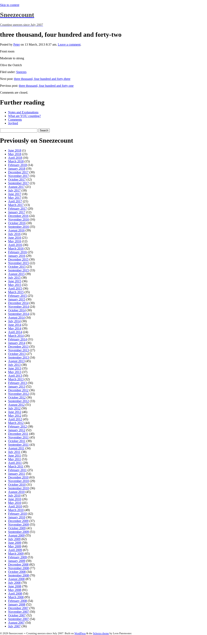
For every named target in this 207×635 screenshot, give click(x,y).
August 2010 (16, 492)
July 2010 (14, 495)
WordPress (80, 633)
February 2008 (17, 601)
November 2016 (18, 219)
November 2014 (18, 306)
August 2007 (16, 622)
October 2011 (16, 441)
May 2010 (14, 502)
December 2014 (18, 303)
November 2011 (18, 437)
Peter (16, 44)
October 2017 (17, 179)
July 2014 (14, 321)
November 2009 (18, 524)
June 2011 (14, 455)
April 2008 (15, 593)
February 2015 (17, 295)
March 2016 (16, 248)
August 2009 (16, 535)
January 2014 (16, 343)
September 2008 (18, 575)
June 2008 (14, 586)
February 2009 (17, 557)
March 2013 (16, 379)
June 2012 (14, 412)
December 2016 (18, 216)
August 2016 (16, 230)
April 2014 (15, 332)
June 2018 (14, 150)
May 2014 (14, 328)
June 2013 (14, 368)
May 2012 (14, 415)
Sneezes (21, 72)
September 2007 (18, 619)
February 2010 (17, 513)
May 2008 (14, 590)
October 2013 (17, 354)
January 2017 (16, 212)
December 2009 (18, 521)
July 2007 (14, 626)
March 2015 (16, 292)
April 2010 (15, 506)
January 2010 (16, 517)
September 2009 (18, 532)
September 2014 (18, 314)
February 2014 (17, 339)
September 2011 (18, 444)
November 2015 (18, 263)
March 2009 (16, 553)
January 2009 (16, 561)
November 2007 (18, 611)
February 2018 (17, 165)
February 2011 (17, 470)
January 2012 (16, 430)
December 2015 (18, 259)
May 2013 (14, 372)
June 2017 (14, 194)
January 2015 (16, 299)
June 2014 (14, 324)
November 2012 (18, 393)
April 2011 (15, 462)
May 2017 (14, 197)
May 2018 (14, 154)
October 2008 (17, 571)
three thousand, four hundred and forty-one (46, 85)
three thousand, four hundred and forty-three (42, 79)
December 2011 (18, 433)
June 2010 (14, 499)
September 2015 (18, 270)
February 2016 (17, 252)
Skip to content (9, 5)
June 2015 (14, 281)
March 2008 (16, 597)
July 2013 (14, 364)
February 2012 (17, 426)
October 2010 (17, 484)
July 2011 (14, 452)
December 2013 (18, 346)
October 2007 (17, 615)
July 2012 (14, 408)
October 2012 (17, 397)
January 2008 (16, 604)
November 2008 (18, 568)
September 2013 (18, 357)
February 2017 (17, 208)
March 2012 (16, 423)
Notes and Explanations (23, 112)
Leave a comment (69, 44)
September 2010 (18, 488)
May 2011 (14, 459)
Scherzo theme (101, 633)
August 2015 (16, 274)
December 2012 (18, 390)
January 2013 (16, 386)
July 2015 (14, 277)
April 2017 (15, 201)
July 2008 (14, 582)
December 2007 (18, 608)
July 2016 (14, 234)
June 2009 (14, 542)
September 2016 (18, 226)
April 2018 (15, 157)
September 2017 (18, 183)
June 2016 (14, 237)
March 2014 (16, 335)
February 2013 (17, 383)
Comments (15, 119)
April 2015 (15, 288)
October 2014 (17, 310)
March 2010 (16, 510)
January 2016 (16, 255)
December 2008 (18, 564)
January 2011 (16, 473)
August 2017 (16, 186)
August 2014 (16, 317)
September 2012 (18, 401)
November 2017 (18, 176)
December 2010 (18, 477)
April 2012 (15, 419)
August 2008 (16, 579)
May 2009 (14, 546)
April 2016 (15, 245)
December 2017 (18, 172)
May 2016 (14, 241)
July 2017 (14, 190)
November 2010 (18, 481)
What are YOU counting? (24, 116)
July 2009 (14, 539)
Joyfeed (13, 123)
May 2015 (14, 285)
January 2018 (16, 168)
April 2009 (15, 550)
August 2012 (16, 404)
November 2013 (18, 350)
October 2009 (17, 528)
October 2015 (17, 266)
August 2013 (16, 361)
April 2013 (15, 375)
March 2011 (15, 466)
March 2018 (16, 161)
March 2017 (16, 205)
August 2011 (16, 448)
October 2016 (17, 223)
